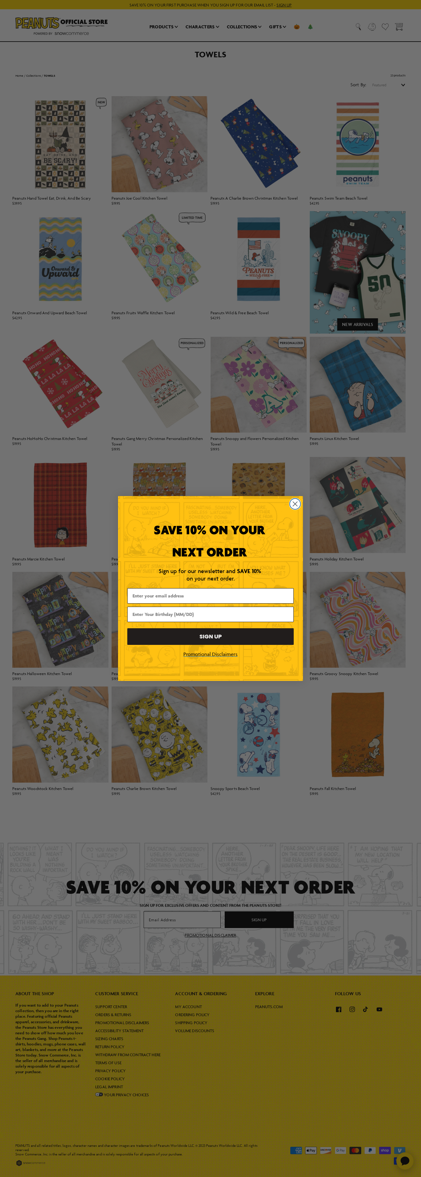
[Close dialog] (295, 504)
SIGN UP (210, 636)
